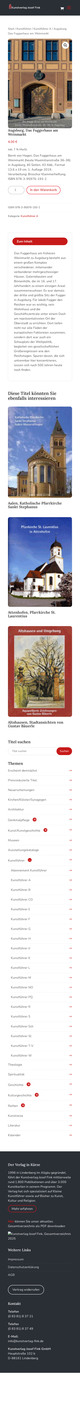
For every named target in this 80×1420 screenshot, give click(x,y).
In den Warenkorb (43, 190)
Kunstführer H (21, 939)
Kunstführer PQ (22, 997)
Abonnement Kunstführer (29, 870)
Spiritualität (16, 1074)
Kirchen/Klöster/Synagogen (27, 800)
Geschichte (15, 1085)
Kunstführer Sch (22, 1026)
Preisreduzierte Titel (22, 780)
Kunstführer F (20, 919)
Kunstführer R (20, 1007)
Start (11, 29)
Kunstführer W (21, 1055)
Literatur (14, 1125)
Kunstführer (24, 29)
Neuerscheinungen (21, 790)
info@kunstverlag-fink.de (25, 1341)
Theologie (15, 1065)
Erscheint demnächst (22, 770)
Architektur (16, 809)
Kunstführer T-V (22, 1046)
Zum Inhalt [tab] (24, 241)
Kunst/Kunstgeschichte (24, 830)
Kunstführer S (20, 1016)
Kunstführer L (20, 968)
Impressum (16, 1259)
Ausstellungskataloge (23, 850)
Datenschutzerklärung (23, 1267)
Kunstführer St (21, 1036)
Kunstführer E (20, 909)
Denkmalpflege (19, 820)
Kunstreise (15, 1116)
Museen (13, 840)
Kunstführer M (21, 978)
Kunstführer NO (22, 987)
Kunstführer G (21, 929)
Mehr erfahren (22, 1209)
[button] (65, 45)
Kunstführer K (20, 958)
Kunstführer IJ (20, 948)
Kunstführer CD (22, 899)
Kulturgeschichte (20, 1095)
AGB (11, 1275)
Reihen (13, 1106)
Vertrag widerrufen (25, 1290)
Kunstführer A (42, 29)
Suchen (64, 751)
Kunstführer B (20, 890)
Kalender (14, 1135)
